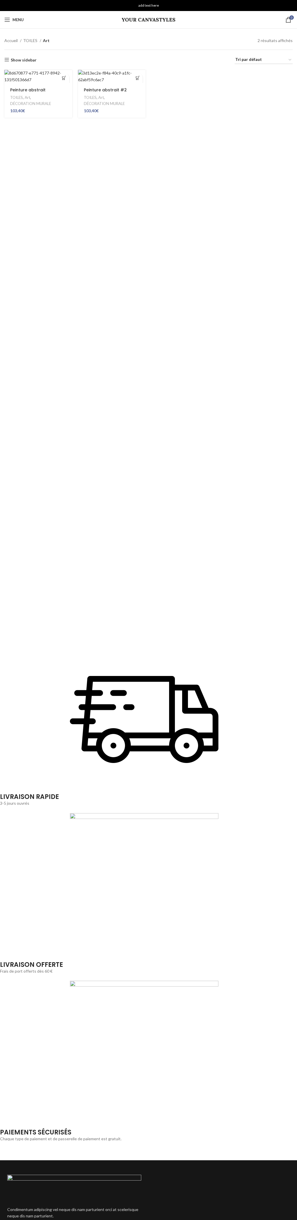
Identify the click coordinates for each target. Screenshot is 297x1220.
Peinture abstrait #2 (105, 90)
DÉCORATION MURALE (30, 103)
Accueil (11, 40)
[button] (64, 78)
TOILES (30, 40)
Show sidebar (24, 59)
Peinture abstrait (28, 90)
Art (27, 97)
